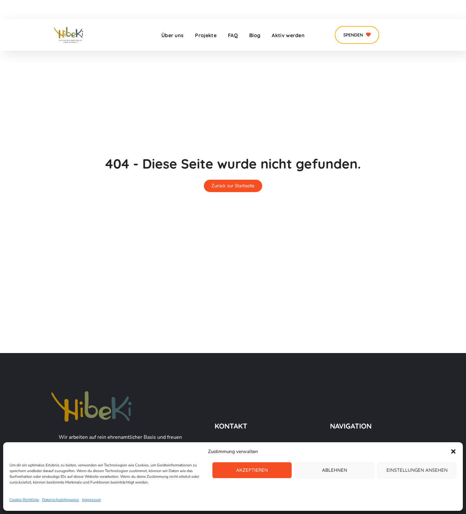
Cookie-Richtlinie (24, 499)
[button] (453, 451)
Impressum (91, 499)
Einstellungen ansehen (417, 470)
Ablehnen (334, 470)
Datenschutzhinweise (60, 499)
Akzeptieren (252, 470)
